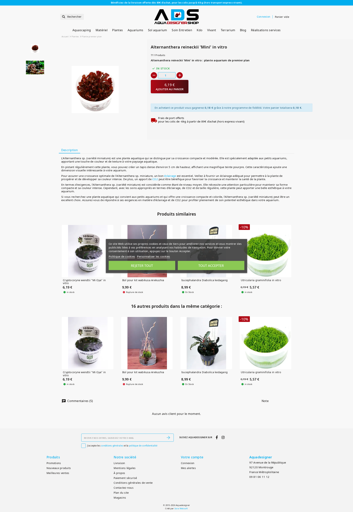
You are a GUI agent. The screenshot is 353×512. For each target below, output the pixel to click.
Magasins (120, 497)
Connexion (187, 463)
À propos (119, 473)
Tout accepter (211, 265)
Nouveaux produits (59, 468)
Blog (243, 30)
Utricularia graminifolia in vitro (261, 280)
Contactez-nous (123, 487)
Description (69, 150)
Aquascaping (81, 30)
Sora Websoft (181, 508)
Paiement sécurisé (125, 478)
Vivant (211, 30)
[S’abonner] (168, 438)
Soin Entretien (182, 30)
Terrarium (228, 30)
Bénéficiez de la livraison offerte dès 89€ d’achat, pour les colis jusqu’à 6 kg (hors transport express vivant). (176, 2)
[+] (179, 75)
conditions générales (112, 445)
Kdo (199, 30)
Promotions (54, 463)
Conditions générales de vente (133, 482)
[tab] (69, 150)
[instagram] (223, 437)
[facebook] (217, 437)
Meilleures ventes (58, 473)
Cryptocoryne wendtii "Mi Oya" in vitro (84, 282)
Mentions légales (125, 468)
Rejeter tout (142, 265)
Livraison (119, 463)
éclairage (170, 176)
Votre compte (192, 457)
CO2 (155, 179)
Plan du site (121, 492)
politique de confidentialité (143, 445)
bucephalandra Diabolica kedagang (204, 280)
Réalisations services (266, 30)
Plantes (117, 30)
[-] (154, 75)
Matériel (102, 30)
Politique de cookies (122, 256)
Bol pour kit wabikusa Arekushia (143, 280)
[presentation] (130, 131)
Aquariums (135, 30)
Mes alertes (188, 468)
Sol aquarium (157, 30)
